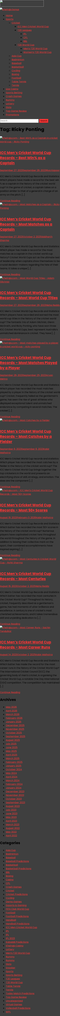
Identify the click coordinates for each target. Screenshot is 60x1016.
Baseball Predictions (17, 861)
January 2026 (13, 721)
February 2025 (14, 762)
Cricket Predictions (17, 894)
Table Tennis (19, 81)
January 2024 (13, 788)
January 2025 (13, 765)
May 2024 (11, 773)
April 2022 (11, 835)
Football (16, 78)
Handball (11, 920)
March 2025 (12, 758)
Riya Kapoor (53, 170)
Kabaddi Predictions (17, 942)
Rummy (10, 100)
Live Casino (12, 89)
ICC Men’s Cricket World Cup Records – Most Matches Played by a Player (28, 362)
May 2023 (11, 817)
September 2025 (15, 736)
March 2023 (12, 824)
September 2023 (15, 802)
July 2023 (11, 810)
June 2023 (11, 813)
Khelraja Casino (14, 945)
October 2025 (14, 732)
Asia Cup (17, 56)
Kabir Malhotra (44, 517)
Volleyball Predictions (18, 1008)
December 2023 (15, 791)
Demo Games (14, 901)
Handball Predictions (17, 923)
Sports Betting (14, 92)
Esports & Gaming (16, 905)
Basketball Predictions (18, 868)
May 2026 (11, 707)
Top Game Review (16, 111)
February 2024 (14, 784)
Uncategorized (14, 1000)
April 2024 (11, 776)
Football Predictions (17, 916)
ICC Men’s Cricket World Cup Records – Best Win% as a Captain (25, 157)
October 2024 (14, 769)
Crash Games (14, 96)
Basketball (18, 67)
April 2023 (11, 821)
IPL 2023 (10, 938)
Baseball (16, 63)
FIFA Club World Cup (17, 909)
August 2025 (13, 740)
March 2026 (12, 714)
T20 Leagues (24, 30)
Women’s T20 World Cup (37, 52)
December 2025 (15, 725)
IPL (24, 34)
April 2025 (11, 754)
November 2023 (15, 795)
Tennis (15, 85)
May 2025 (11, 751)
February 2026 (14, 718)
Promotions (12, 114)
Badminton (18, 59)
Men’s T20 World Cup (35, 48)
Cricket (16, 23)
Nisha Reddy (53, 305)
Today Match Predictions (20, 993)
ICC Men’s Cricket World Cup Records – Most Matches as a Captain (26, 224)
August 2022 (13, 828)
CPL (25, 37)
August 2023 (13, 806)
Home (9, 15)
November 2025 (15, 729)
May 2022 (11, 832)
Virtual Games (14, 1004)
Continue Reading (10, 200)
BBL (25, 41)
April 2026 (11, 710)
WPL (8, 1012)
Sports (9, 19)
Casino (10, 879)
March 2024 (13, 780)
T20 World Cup (25, 45)
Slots (8, 107)
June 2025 (11, 747)
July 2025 (11, 743)
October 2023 (14, 799)
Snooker (10, 967)
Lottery (10, 103)
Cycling (16, 70)
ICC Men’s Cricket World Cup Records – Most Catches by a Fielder (26, 436)
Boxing (15, 74)
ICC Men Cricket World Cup (33, 26)
